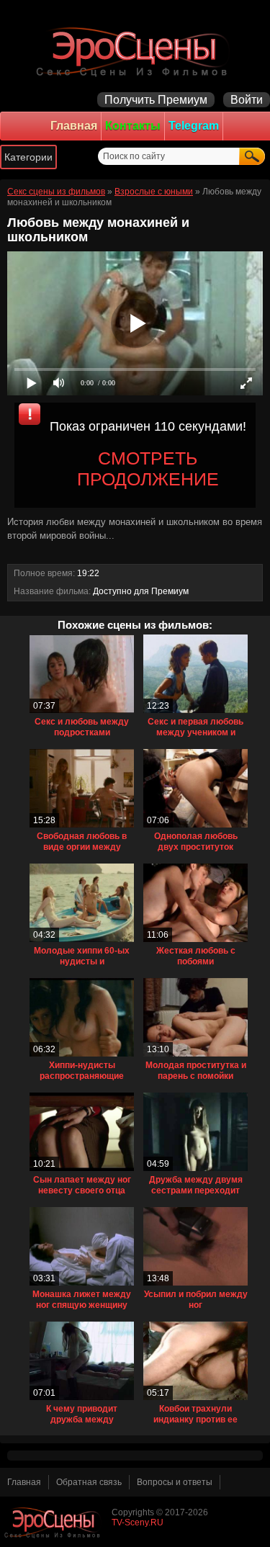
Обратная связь (89, 1482)
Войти (246, 100)
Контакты (133, 126)
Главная (73, 126)
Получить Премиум (155, 100)
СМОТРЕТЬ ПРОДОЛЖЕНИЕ (148, 468)
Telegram (193, 126)
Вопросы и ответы (174, 1482)
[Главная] (135, 50)
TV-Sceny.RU (137, 1522)
